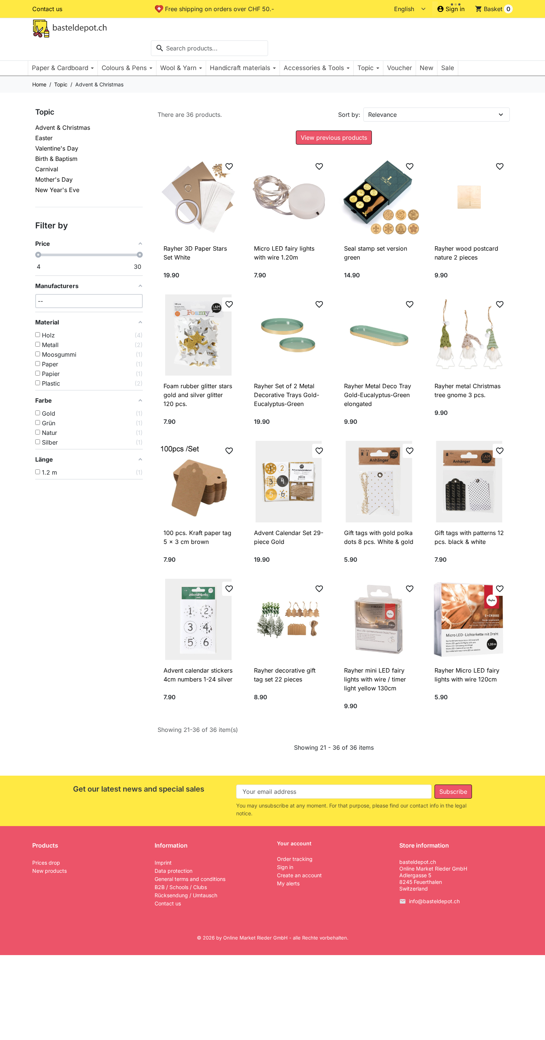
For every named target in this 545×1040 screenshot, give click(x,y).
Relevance (382, 114)
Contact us (47, 9)
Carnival (46, 169)
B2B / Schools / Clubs (181, 887)
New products (49, 871)
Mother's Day (54, 179)
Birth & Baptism (56, 158)
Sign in (285, 867)
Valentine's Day (56, 148)
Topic (44, 112)
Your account (294, 843)
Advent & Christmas (62, 127)
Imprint (163, 862)
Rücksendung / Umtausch (186, 895)
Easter (44, 138)
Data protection (173, 871)
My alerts (288, 883)
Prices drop (46, 862)
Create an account (299, 875)
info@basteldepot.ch (434, 901)
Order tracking (295, 859)
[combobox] (209, 48)
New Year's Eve (57, 190)
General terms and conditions (190, 879)
